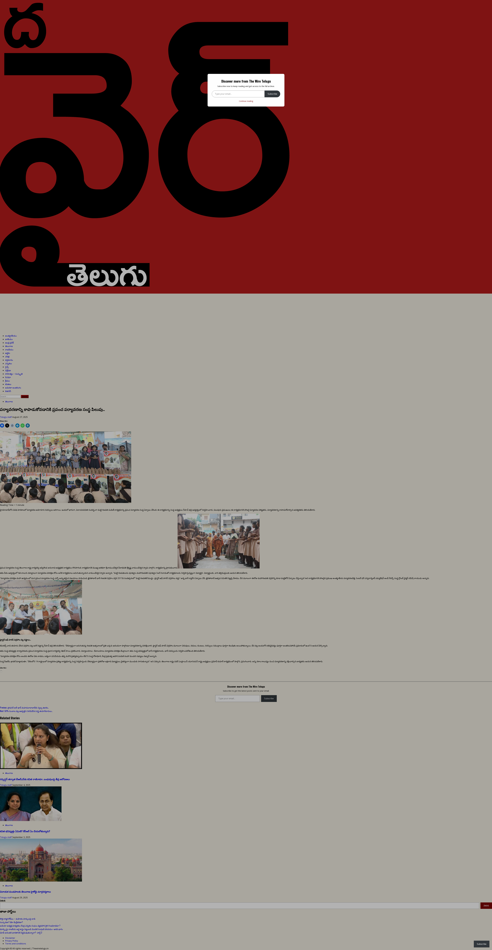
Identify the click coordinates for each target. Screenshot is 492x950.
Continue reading (246, 101)
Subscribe (272, 93)
